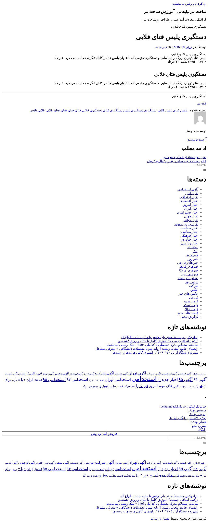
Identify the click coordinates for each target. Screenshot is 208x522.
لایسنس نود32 (197, 410)
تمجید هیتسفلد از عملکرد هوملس (184, 157)
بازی (14, 380)
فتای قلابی (53, 110)
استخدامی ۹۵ (54, 379)
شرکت (193, 286)
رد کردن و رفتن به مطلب (189, 3)
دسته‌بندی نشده (188, 278)
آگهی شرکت (104, 373)
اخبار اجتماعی (189, 197)
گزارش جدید (189, 316)
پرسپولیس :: (93, 386)
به (202, 385)
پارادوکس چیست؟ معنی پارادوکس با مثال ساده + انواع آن (159, 337)
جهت (182, 386)
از (159, 379)
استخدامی (144, 379)
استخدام (192, 247)
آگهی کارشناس (26, 373)
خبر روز (193, 258)
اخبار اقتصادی (189, 201)
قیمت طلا (191, 309)
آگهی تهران (137, 373)
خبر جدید (161, 47)
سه (133, 386)
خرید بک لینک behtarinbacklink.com (183, 406)
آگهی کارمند (11, 373)
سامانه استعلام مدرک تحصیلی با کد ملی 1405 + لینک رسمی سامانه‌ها (152, 345)
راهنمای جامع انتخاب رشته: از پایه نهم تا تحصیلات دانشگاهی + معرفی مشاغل (146, 348)
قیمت (120, 386)
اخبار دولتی (190, 220)
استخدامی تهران (118, 379)
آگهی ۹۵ (186, 379)
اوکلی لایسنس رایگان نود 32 (187, 418)
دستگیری (150, 110)
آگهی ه (39, 373)
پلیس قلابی (164, 110)
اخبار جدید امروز (187, 212)
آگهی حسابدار (121, 373)
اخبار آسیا (191, 193)
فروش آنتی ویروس (104, 433)
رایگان (202, 429)
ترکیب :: (195, 386)
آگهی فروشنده (76, 373)
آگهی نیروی (48, 373)
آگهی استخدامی (188, 189)
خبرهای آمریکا (188, 270)
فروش (193, 297)
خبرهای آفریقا (189, 266)
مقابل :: (112, 386)
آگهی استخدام (184, 373)
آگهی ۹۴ (199, 379)
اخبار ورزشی (189, 243)
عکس (194, 289)
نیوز (105, 386)
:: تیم (203, 373)
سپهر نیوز (191, 282)
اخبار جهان (191, 216)
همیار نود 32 (198, 422)
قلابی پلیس (37, 110)
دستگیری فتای (112, 110)
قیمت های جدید (188, 313)
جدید (188, 386)
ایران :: (28, 379)
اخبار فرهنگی (189, 235)
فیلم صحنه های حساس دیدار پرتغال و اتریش (176, 161)
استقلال (38, 380)
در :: (143, 385)
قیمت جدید (191, 301)
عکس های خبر (188, 293)
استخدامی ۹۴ (77, 379)
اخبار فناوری (189, 239)
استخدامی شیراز (96, 380)
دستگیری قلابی (92, 110)
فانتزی (201, 103)
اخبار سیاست (189, 228)
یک (84, 386)
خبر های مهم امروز (164, 386)
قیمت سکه (190, 305)
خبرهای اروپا (189, 274)
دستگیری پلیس (133, 110)
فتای (78, 110)
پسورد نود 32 (197, 414)
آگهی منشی (62, 373)
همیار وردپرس (159, 518)
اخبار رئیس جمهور (186, 224)
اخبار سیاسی (189, 231)
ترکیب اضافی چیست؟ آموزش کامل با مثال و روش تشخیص (158, 341)
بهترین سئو (199, 425)
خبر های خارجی (187, 262)
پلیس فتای (180, 110)
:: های (196, 373)
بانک (195, 251)
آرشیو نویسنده (196, 139)
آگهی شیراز (89, 373)
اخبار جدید (169, 379)
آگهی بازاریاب (154, 373)
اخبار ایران (191, 208)
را (137, 386)
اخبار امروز (190, 204)
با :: (20, 380)
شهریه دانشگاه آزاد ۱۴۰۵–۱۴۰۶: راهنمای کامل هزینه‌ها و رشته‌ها (155, 352)
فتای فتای (67, 110)
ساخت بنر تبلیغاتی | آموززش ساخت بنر (175, 11)
